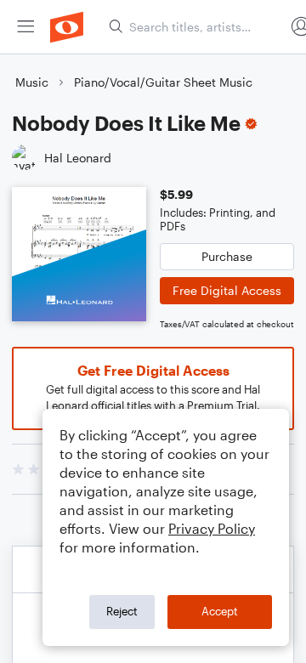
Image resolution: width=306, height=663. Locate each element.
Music (31, 82)
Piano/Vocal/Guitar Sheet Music (163, 82)
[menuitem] (25, 27)
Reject (122, 611)
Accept (219, 611)
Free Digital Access (227, 290)
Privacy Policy (211, 528)
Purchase (226, 256)
